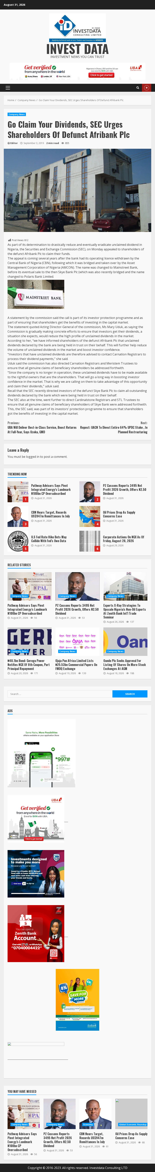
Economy (88, 1124)
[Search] (137, 87)
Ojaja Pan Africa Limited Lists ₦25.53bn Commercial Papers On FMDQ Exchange (77, 641)
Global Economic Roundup (132, 1124)
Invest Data (77, 48)
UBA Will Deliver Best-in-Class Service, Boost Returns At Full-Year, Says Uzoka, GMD (42, 427)
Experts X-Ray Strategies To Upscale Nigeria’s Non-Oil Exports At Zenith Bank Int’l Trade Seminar (125, 586)
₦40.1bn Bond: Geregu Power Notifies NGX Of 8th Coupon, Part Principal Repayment (30, 641)
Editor (14, 143)
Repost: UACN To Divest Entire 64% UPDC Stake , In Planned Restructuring (113, 427)
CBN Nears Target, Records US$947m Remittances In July (18, 516)
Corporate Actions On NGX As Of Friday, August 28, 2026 (89, 541)
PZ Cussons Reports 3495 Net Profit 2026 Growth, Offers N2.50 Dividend (89, 491)
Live (146, 88)
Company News (17, 114)
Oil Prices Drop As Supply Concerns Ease (89, 516)
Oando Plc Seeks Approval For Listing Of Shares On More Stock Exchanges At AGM (125, 641)
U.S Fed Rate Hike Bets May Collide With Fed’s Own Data (18, 541)
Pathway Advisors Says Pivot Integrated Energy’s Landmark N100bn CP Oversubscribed (18, 491)
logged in (32, 457)
